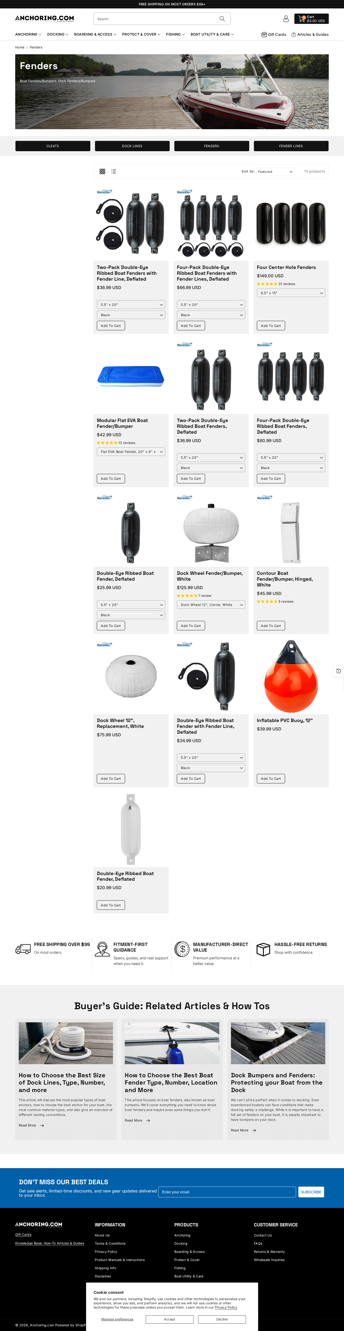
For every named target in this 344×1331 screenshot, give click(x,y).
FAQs (258, 1243)
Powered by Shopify (71, 1325)
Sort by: (248, 171)
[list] (113, 171)
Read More (27, 1125)
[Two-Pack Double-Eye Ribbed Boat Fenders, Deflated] (211, 376)
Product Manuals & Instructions (120, 1260)
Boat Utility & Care (210, 34)
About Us (102, 1235)
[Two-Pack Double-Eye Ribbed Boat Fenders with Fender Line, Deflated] (131, 223)
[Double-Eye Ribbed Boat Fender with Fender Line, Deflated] (211, 676)
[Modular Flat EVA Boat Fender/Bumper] (131, 376)
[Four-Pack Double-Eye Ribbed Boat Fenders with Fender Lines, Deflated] (211, 223)
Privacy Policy (226, 1307)
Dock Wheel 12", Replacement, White (120, 723)
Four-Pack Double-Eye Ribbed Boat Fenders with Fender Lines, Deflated (207, 273)
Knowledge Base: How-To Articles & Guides (49, 1243)
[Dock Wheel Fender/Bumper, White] (211, 529)
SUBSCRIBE (311, 1192)
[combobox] (162, 19)
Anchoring (26, 34)
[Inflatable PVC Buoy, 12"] (291, 676)
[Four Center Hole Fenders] (291, 223)
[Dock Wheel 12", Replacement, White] (131, 676)
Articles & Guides (313, 34)
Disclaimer (103, 1276)
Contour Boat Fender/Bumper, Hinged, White (285, 579)
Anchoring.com (42, 1325)
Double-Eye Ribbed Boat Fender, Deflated (125, 576)
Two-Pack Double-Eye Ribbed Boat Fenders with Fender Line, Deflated (127, 273)
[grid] (102, 171)
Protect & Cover (139, 34)
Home (19, 47)
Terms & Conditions (110, 1243)
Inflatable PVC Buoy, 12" (285, 720)
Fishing (173, 34)
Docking (55, 34)
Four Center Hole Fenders (286, 267)
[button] (311, 19)
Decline (222, 1319)
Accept (169, 1319)
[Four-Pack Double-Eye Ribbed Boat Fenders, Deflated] (291, 376)
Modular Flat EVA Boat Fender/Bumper (122, 423)
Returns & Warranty (269, 1252)
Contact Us (263, 1235)
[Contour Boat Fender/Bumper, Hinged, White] (291, 529)
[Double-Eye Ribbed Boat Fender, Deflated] (131, 529)
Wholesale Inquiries (269, 1260)
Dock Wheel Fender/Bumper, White (209, 576)
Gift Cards (277, 34)
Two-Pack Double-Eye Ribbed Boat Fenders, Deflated (202, 426)
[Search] (222, 19)
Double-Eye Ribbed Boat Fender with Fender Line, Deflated (205, 726)
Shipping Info (105, 1268)
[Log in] (286, 19)
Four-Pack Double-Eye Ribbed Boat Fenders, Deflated (283, 426)
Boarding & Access (93, 34)
